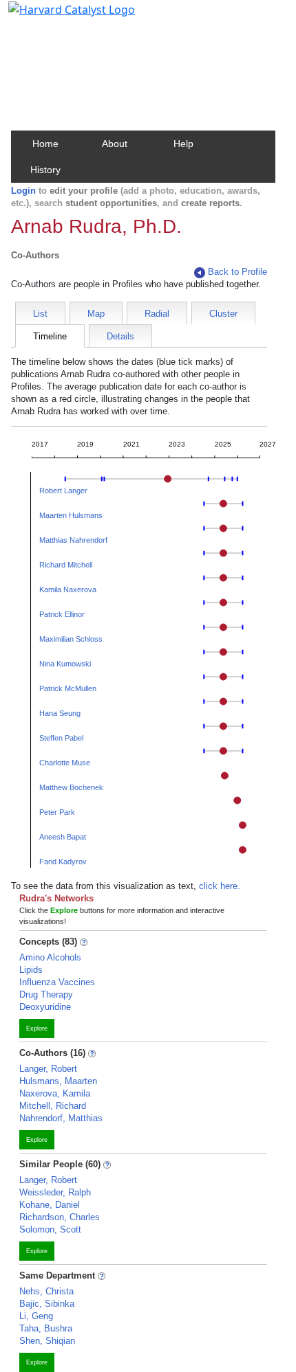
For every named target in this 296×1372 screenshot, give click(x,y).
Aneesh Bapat (62, 837)
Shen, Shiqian (47, 1341)
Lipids (31, 970)
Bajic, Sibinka (46, 1303)
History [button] (45, 169)
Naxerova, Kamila (54, 1093)
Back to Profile (237, 272)
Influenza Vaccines (57, 982)
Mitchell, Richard (52, 1106)
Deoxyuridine (45, 1007)
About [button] (114, 143)
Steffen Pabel (61, 738)
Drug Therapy (46, 994)
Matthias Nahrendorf (73, 540)
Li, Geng (36, 1316)
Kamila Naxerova (67, 589)
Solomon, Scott (50, 1229)
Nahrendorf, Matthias (61, 1118)
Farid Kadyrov (63, 861)
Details (120, 336)
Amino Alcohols (50, 957)
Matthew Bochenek (71, 787)
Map (96, 313)
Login (23, 190)
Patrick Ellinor (62, 614)
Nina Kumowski (65, 664)
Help (183, 143)
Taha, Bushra (45, 1328)
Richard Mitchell (65, 565)
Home (45, 143)
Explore (36, 1028)
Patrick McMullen (67, 688)
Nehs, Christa (46, 1291)
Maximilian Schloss (71, 639)
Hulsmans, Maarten (58, 1081)
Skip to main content (57, 16)
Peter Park (57, 812)
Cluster (223, 313)
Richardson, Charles (59, 1217)
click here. (219, 886)
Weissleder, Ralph (55, 1192)
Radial (157, 313)
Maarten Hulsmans (71, 515)
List (40, 313)
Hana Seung (60, 713)
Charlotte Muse (64, 762)
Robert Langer (63, 490)
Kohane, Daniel (49, 1205)
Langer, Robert (48, 1069)
